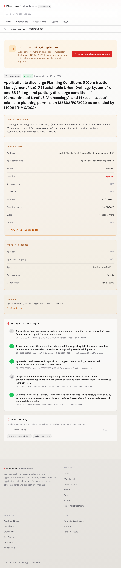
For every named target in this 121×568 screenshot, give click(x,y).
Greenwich (9, 531)
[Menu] (114, 6)
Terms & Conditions (74, 521)
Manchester (29, 6)
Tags (65, 21)
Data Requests (71, 531)
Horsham (8, 542)
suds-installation (42, 436)
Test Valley (9, 537)
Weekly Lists (22, 21)
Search (67, 500)
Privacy (67, 526)
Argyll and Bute (11, 521)
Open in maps (17, 308)
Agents (54, 21)
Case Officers (39, 21)
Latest (7, 21)
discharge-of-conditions (19, 436)
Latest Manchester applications (94, 54)
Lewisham (9, 526)
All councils (9, 547)
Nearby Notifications (74, 505)
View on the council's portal (24, 229)
